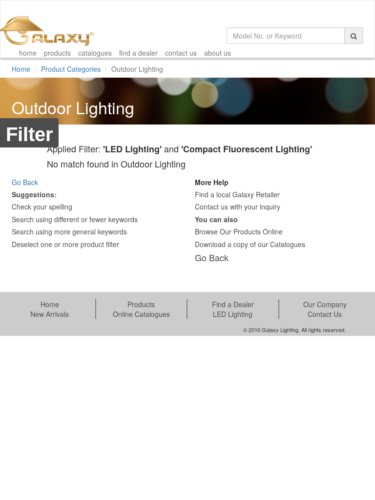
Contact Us (325, 314)
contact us (181, 53)
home (28, 53)
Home (21, 69)
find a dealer (138, 53)
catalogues (95, 53)
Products (141, 304)
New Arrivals (49, 314)
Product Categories (71, 69)
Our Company (325, 304)
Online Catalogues (141, 314)
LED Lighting (232, 314)
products (57, 53)
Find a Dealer (233, 304)
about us (217, 53)
